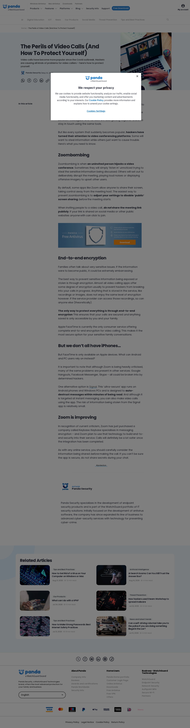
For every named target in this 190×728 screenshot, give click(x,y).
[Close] (137, 76)
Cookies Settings (96, 111)
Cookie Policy (96, 100)
